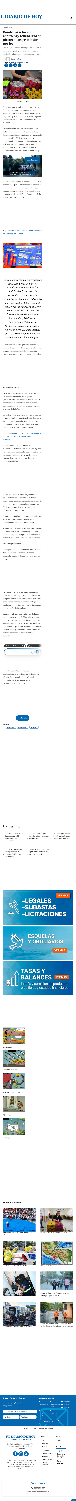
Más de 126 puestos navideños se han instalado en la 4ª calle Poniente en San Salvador (22, 436)
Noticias (45, 1444)
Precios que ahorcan (11, 1092)
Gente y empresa (54, 1414)
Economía (45, 1450)
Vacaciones (7, 1047)
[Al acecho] (14, 1104)
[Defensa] (14, 1126)
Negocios (67, 1405)
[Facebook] (6, 65)
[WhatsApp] (20, 65)
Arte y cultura (42, 1414)
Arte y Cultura (47, 1459)
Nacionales (44, 1405)
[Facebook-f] (15, 1453)
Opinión (67, 1402)
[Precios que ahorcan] (14, 1081)
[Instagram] (20, 1453)
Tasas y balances (60, 1462)
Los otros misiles (10, 1070)
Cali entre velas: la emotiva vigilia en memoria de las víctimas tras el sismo (39, 851)
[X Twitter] (15, 65)
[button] (71, 17)
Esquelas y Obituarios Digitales (61, 1456)
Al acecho (7, 1115)
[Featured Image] (56, 1264)
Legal (59, 1440)
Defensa (6, 1138)
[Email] (11, 65)
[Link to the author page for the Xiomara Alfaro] (7, 59)
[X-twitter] (26, 1453)
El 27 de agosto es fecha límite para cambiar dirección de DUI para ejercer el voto (56, 1231)
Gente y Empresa (45, 1464)
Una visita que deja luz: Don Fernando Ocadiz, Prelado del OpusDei (61, 836)
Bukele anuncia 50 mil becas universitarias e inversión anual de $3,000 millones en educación (19, 1232)
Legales (60, 1451)
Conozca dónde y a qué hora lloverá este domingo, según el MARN (38, 836)
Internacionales (55, 1405)
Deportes (67, 1408)
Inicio (44, 1440)
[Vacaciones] (14, 1036)
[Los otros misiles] (14, 1058)
